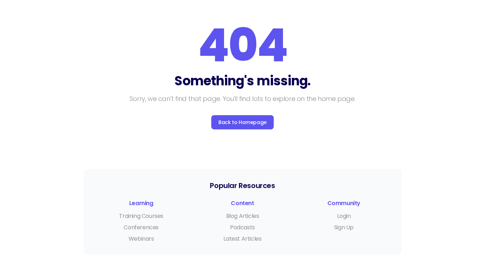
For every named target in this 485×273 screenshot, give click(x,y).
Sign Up (344, 227)
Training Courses (141, 216)
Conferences (141, 227)
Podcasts (242, 227)
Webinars (141, 239)
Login (343, 216)
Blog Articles (242, 216)
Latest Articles (242, 239)
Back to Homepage (242, 122)
